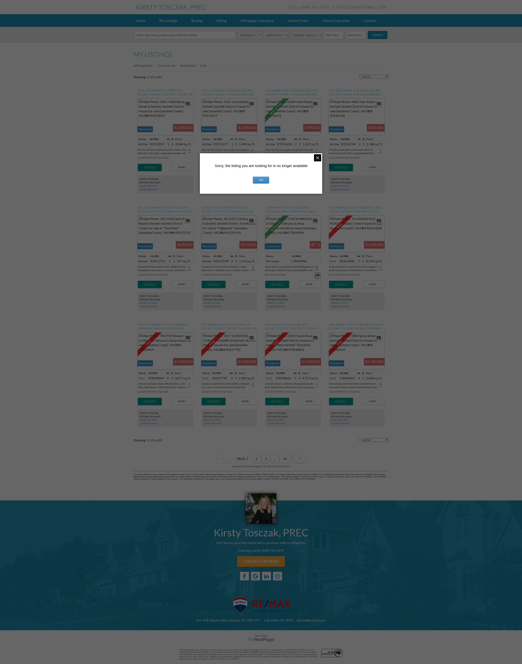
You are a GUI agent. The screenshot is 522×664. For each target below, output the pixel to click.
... (275, 459)
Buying (196, 20)
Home (140, 20)
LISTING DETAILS (150, 167)
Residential (187, 65)
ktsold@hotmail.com (361, 7)
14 (285, 459)
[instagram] (277, 576)
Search (377, 35)
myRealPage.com (261, 640)
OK (261, 180)
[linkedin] (266, 576)
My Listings (168, 20)
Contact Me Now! (261, 561)
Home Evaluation (336, 20)
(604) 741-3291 (148, 185)
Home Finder (298, 20)
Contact (370, 20)
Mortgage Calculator (257, 20)
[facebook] (244, 576)
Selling (221, 20)
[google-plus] (255, 576)
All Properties (143, 65)
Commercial (166, 65)
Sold (203, 65)
